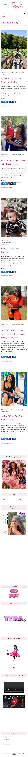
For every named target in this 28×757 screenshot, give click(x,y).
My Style (11, 326)
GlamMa (7, 74)
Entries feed (6, 739)
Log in (5, 737)
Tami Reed (6, 72)
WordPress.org (7, 744)
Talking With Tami (16, 753)
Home (3, 16)
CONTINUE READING (6, 106)
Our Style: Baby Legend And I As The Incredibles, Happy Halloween (13, 334)
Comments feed (7, 741)
